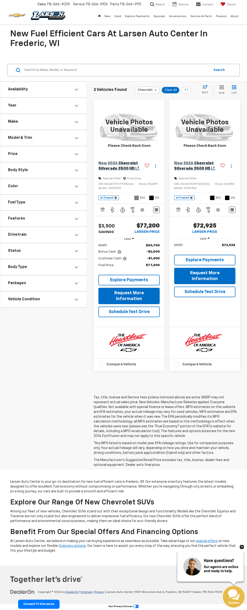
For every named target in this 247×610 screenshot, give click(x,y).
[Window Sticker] (156, 210)
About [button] (234, 16)
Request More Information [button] (129, 296)
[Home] (99, 16)
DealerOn (72, 592)
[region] (129, 257)
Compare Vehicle (121, 364)
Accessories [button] (177, 16)
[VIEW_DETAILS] (129, 126)
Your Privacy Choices (121, 606)
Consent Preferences (38, 604)
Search (219, 70)
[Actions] (155, 166)
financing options (72, 546)
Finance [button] (221, 16)
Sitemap (86, 592)
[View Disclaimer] (142, 210)
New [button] (107, 16)
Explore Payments (137, 16)
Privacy (99, 592)
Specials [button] (159, 16)
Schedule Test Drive (129, 312)
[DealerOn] (22, 592)
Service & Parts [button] (201, 16)
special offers (207, 541)
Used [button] (117, 16)
